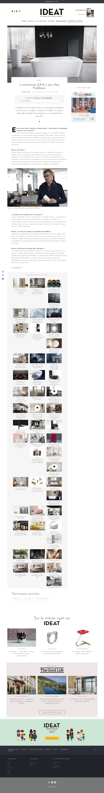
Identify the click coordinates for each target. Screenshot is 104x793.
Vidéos (80, 21)
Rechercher (19, 11)
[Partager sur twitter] (3, 275)
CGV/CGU (24, 749)
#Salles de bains (42, 598)
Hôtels (25, 696)
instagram (16, 11)
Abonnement (64, 749)
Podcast (72, 21)
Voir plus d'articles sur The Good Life (52, 712)
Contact (55, 749)
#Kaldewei (28, 598)
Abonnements (33, 762)
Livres (31, 765)
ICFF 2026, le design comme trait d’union (79, 119)
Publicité (47, 749)
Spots (24, 649)
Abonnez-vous (52, 738)
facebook (14, 11)
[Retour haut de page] (95, 749)
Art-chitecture (41, 21)
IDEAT (57, 1)
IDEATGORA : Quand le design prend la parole (80, 103)
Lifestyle (31, 21)
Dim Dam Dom (56, 767)
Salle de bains (38, 98)
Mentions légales (14, 749)
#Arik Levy (16, 598)
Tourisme (51, 21)
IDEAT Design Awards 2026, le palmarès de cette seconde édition (86, 96)
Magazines (32, 763)
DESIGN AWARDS (61, 21)
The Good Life (49, 1)
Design (24, 21)
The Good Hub (56, 765)
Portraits (84, 649)
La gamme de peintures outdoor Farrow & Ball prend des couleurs (85, 111)
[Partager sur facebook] (3, 272)
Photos (8, 773)
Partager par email (3, 279)
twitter (12, 11)
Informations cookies (36, 749)
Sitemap (10, 750)
